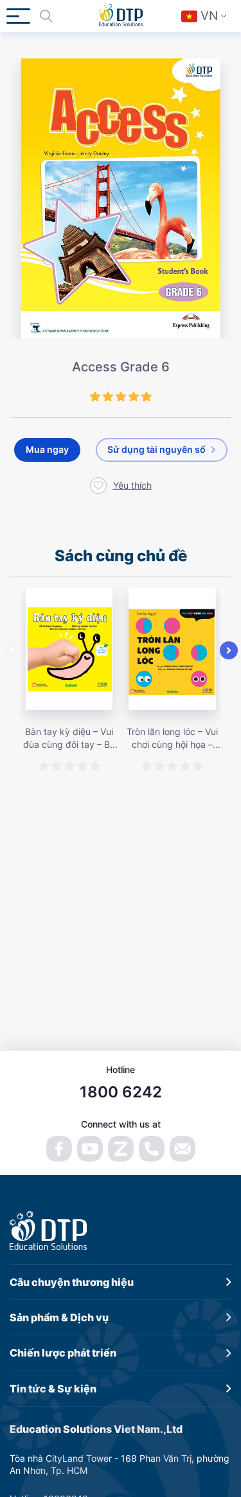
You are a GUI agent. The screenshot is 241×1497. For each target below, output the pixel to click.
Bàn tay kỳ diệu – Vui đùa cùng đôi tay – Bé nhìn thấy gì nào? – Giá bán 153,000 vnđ (69, 738)
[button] (12, 650)
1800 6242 (121, 1092)
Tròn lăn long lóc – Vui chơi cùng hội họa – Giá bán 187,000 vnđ (172, 738)
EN (212, 52)
